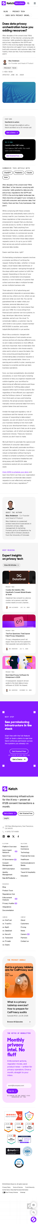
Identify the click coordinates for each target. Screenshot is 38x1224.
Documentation (8, 910)
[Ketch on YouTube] (8, 836)
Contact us (25, 941)
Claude (29, 173)
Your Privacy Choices (12, 1192)
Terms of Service (18, 1187)
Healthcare (25, 859)
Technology (25, 852)
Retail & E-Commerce (25, 848)
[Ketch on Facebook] (18, 836)
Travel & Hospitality (28, 872)
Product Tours (7, 890)
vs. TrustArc (6, 924)
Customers (25, 924)
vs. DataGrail (7, 931)
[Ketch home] (8, 3)
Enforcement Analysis (7, 899)
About (23, 920)
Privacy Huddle (8, 903)
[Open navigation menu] (34, 3)
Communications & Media (28, 864)
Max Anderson (14, 61)
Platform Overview (9, 847)
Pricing (23, 927)
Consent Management (7, 864)
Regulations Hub (8, 894)
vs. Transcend (7, 938)
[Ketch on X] (13, 836)
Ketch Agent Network (7, 851)
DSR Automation (8, 869)
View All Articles (10, 565)
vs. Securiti (6, 934)
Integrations (6, 907)
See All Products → (9, 878)
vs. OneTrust (7, 920)
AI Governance (7, 859)
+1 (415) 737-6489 (12, 832)
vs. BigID (5, 927)
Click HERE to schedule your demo (15, 472)
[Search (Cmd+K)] (28, 3)
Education (24, 876)
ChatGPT (7, 173)
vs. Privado (6, 941)
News (23, 931)
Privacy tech (19, 11)
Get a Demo (19, 3)
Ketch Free (6, 856)
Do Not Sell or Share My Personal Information (15, 1190)
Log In (6, 818)
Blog (6, 11)
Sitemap (22, 1192)
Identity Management (7, 873)
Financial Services (28, 856)
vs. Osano (6, 945)
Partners (24, 938)
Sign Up (11, 1091)
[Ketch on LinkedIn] (3, 836)
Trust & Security (29, 1187)
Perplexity (18, 173)
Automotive (25, 869)
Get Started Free (12, 156)
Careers (24, 934)
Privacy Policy (6, 1187)
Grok (6, 177)
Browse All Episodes (15, 1022)
